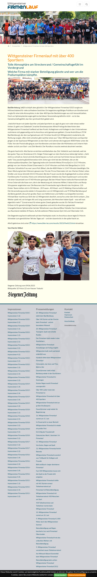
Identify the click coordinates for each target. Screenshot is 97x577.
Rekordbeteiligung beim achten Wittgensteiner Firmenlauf (46, 561)
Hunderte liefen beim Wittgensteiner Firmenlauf (48, 359)
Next (93, 28)
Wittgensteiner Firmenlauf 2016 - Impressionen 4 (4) (19, 475)
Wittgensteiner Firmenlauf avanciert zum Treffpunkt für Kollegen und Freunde (48, 458)
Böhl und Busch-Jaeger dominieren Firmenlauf (47, 466)
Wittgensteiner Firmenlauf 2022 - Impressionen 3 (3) (19, 378)
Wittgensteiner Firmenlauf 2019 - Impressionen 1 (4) (19, 385)
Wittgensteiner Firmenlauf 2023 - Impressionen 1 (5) (19, 333)
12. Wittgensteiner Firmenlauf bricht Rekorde (48, 450)
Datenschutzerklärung (76, 575)
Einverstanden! (60, 575)
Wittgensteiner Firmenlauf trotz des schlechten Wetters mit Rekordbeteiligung (48, 541)
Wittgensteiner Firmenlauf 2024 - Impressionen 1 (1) (19, 327)
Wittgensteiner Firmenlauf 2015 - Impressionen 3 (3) (19, 494)
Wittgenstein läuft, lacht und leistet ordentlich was (48, 352)
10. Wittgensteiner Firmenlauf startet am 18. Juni (46, 513)
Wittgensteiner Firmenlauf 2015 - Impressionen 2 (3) (19, 488)
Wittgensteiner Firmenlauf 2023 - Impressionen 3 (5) (19, 346)
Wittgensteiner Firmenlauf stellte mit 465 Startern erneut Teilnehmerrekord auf (47, 483)
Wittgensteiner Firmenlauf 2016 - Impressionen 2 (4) (19, 462)
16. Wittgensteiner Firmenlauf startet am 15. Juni (46, 417)
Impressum (68, 315)
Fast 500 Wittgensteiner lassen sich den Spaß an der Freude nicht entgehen (48, 474)
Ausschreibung (69, 321)
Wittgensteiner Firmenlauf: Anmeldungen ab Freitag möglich (47, 346)
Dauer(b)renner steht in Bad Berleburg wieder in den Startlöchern (48, 372)
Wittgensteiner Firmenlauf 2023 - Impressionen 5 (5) (19, 359)
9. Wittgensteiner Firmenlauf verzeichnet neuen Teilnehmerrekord (48, 548)
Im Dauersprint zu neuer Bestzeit (47, 422)
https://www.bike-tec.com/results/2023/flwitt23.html (53, 223)
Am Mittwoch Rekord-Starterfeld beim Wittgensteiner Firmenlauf (47, 555)
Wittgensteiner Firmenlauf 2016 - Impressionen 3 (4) (19, 469)
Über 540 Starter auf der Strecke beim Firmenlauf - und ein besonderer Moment (47, 322)
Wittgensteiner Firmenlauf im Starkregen (46, 378)
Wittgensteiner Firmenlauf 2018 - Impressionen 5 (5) (19, 436)
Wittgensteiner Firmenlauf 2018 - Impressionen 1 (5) (19, 411)
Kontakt (67, 312)
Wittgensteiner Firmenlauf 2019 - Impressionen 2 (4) (19, 391)
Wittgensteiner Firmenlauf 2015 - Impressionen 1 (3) (19, 481)
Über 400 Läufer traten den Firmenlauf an (45, 391)
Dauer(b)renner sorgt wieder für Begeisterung (47, 410)
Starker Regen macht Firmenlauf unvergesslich (47, 384)
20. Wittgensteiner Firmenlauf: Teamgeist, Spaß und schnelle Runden (46, 332)
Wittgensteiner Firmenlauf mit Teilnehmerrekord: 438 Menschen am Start (47, 496)
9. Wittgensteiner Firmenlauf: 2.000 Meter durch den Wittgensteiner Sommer (48, 522)
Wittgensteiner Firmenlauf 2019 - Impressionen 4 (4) (19, 404)
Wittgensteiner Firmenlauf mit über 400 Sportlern (48, 397)
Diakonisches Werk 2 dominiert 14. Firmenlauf (48, 436)
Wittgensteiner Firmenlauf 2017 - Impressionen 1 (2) (19, 443)
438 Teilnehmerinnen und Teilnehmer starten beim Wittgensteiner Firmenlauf (45, 506)
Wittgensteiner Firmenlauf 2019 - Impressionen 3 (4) (19, 398)
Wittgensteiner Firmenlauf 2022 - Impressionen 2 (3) (19, 372)
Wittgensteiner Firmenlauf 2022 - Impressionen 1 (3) (19, 365)
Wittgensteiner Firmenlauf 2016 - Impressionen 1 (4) (19, 456)
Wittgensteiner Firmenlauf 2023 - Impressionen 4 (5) (19, 353)
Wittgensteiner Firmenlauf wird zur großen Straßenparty (48, 404)
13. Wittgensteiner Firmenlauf (46, 442)
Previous (3, 28)
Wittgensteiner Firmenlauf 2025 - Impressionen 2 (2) (19, 320)
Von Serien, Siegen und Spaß (45, 445)
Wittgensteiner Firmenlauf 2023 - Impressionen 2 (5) (19, 340)
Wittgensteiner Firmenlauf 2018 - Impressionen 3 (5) (19, 423)
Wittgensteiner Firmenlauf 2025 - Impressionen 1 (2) (19, 314)
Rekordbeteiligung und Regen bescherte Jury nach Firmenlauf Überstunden (46, 531)
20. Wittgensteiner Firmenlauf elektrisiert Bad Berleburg (46, 314)
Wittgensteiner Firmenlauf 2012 (47, 566)
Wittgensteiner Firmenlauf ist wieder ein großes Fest (48, 426)
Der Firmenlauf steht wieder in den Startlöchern (48, 339)
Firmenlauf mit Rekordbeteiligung (47, 490)
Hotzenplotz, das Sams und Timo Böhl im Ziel (47, 365)
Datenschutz (68, 317)
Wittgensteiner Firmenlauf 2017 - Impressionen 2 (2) (19, 449)
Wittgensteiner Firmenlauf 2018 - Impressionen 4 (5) (19, 430)
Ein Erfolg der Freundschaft (45, 432)
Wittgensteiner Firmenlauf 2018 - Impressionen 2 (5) (19, 417)
